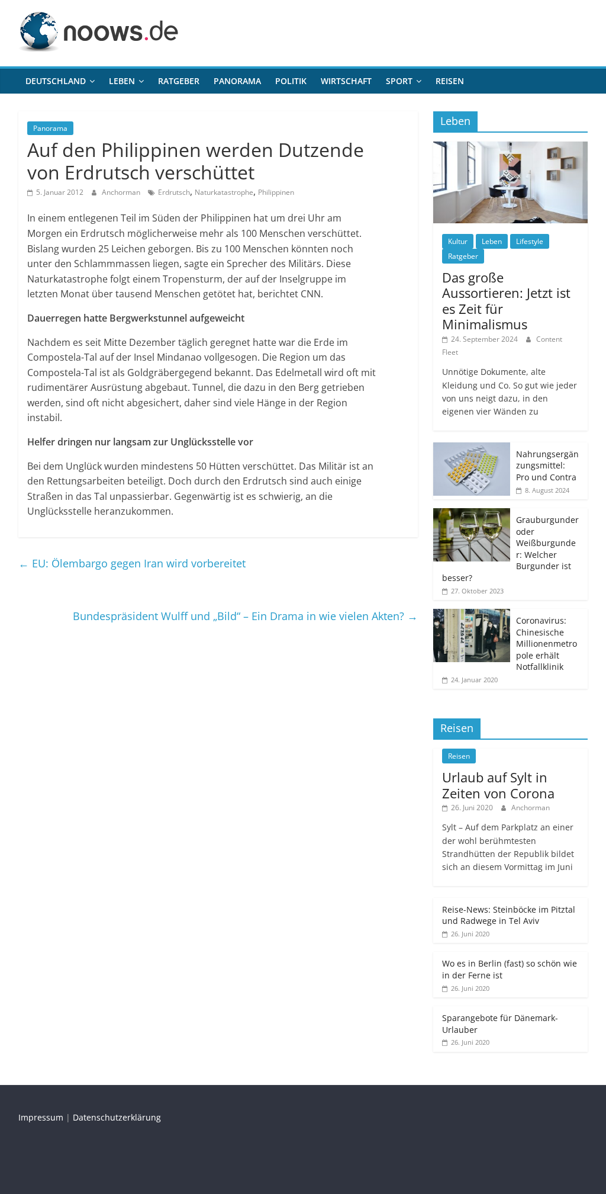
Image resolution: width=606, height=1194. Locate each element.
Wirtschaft (346, 80)
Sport (399, 80)
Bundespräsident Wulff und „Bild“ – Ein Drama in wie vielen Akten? (245, 616)
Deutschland (55, 80)
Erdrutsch (174, 192)
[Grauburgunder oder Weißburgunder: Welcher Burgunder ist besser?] (471, 514)
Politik (291, 80)
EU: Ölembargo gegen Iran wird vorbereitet (132, 563)
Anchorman (122, 192)
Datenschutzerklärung (117, 1117)
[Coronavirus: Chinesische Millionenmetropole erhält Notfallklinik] (471, 615)
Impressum (40, 1117)
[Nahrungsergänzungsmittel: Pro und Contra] (471, 448)
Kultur (458, 241)
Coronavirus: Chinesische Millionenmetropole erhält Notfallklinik (546, 643)
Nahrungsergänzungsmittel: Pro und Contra (547, 465)
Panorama (237, 80)
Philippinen (276, 192)
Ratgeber (178, 80)
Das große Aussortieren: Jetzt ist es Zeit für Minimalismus (506, 300)
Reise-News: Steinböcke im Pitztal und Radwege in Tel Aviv (508, 915)
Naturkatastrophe (224, 192)
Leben (122, 80)
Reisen (450, 80)
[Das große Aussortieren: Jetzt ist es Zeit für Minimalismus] (510, 147)
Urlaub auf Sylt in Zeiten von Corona (498, 784)
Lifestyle (529, 241)
